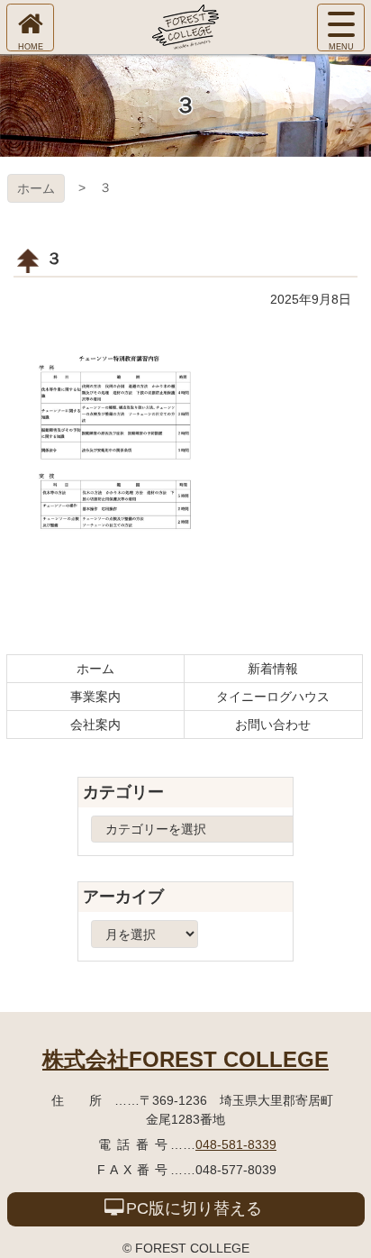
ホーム (36, 188)
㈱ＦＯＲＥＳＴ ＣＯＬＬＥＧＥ (185, 27)
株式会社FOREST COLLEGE (185, 1059)
